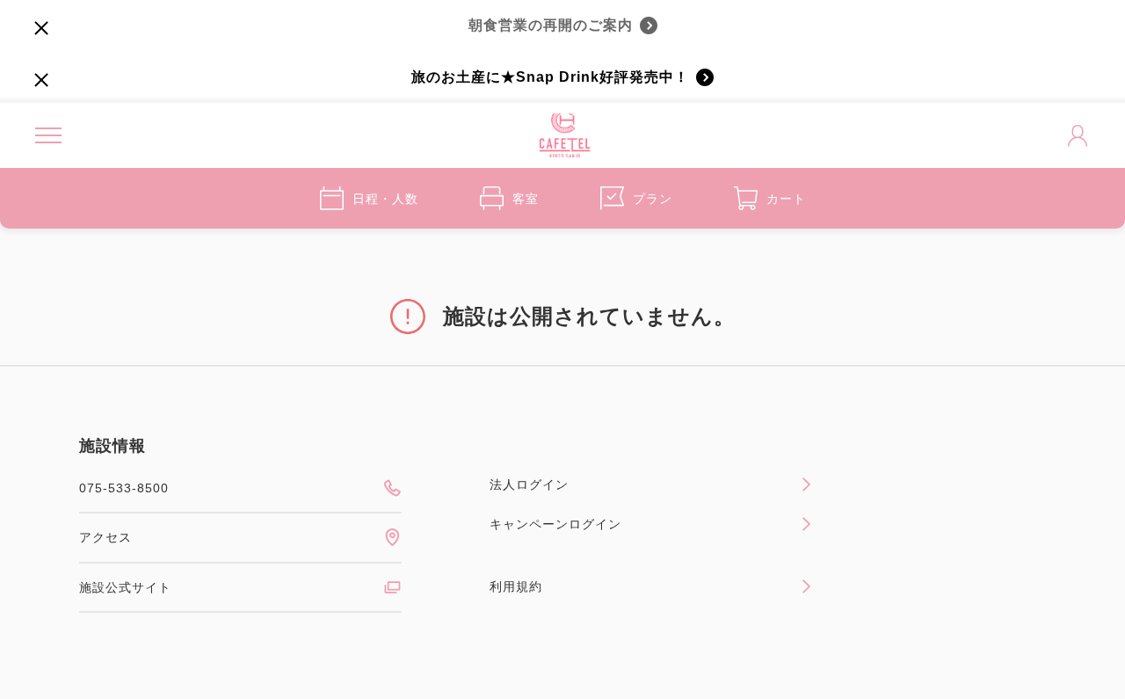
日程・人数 (385, 199)
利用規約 (516, 586)
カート (786, 199)
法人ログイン (529, 484)
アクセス (105, 537)
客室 (525, 199)
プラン (652, 199)
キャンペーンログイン (555, 524)
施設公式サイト (125, 587)
